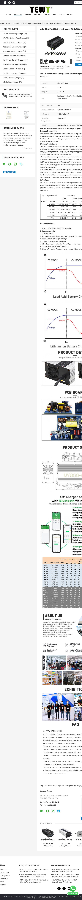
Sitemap (3, 885)
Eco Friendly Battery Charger (71, 785)
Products (18, 14)
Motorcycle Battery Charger (13, 64)
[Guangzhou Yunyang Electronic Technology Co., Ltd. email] (5, 164)
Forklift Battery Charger (12, 78)
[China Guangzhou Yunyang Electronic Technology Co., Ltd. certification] (9, 115)
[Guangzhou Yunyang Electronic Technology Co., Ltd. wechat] (16, 164)
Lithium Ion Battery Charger (13, 34)
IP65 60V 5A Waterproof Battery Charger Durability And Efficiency (34, 870)
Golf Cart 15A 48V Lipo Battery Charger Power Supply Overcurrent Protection (65, 876)
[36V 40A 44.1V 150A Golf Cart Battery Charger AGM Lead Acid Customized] (47, 834)
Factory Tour (50, 14)
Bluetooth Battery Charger (13, 51)
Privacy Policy (6, 896)
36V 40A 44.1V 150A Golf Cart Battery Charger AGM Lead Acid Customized (48, 845)
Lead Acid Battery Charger (13, 42)
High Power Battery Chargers (14, 60)
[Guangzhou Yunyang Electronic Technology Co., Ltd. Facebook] (5, 2)
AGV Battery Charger (10, 82)
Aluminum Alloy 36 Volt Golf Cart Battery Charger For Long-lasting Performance (20, 96)
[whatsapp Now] (73, 890)
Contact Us (4, 879)
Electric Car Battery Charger (13, 73)
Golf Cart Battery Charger (23, 23)
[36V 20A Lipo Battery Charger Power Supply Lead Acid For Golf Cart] (65, 834)
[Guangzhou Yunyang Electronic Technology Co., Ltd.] (41, 9)
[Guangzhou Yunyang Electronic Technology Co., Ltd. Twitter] (9, 2)
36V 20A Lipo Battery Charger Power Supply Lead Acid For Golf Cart (65, 845)
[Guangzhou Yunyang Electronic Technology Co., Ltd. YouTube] (14, 2)
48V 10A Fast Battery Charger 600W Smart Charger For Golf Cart (64, 881)
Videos (28, 14)
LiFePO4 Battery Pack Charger (14, 38)
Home (8, 14)
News (2, 882)
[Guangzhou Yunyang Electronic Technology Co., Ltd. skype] (22, 164)
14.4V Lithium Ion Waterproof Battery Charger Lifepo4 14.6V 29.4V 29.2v (33, 876)
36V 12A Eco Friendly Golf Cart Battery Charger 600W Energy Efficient (65, 870)
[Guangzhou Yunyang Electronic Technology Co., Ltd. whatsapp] (11, 164)
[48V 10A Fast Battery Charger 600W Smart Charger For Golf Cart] (55, 45)
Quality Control (66, 14)
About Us (37, 14)
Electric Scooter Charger (12, 69)
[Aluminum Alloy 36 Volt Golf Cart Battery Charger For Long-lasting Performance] (5, 95)
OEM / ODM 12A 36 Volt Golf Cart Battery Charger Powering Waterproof (34, 881)
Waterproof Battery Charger (13, 47)
